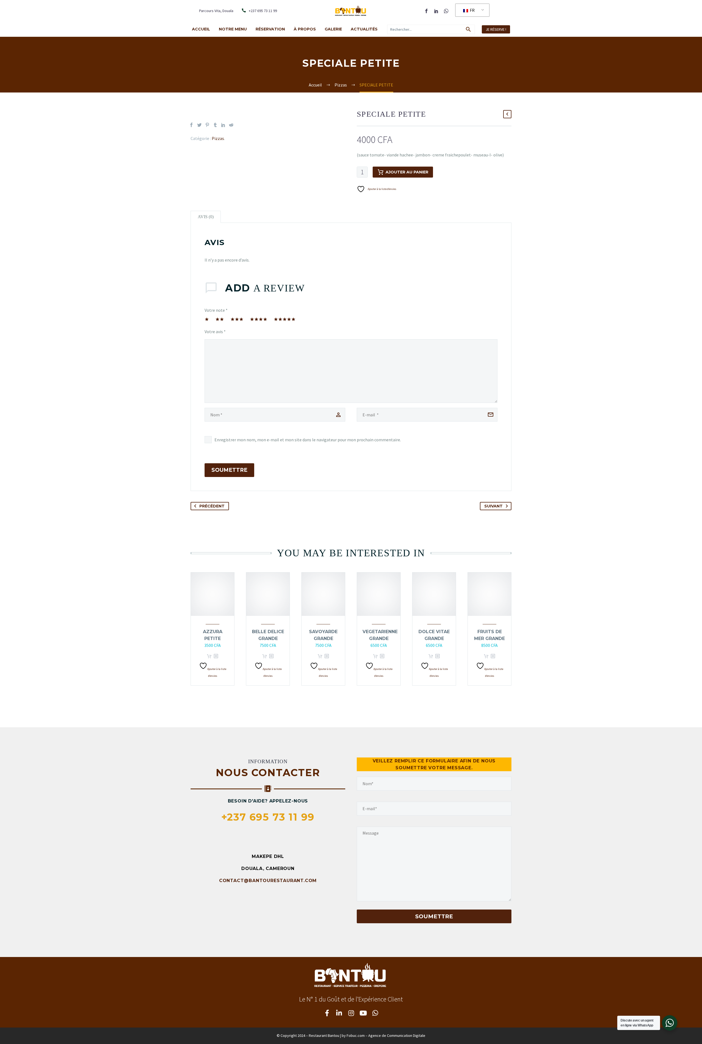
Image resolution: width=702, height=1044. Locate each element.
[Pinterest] (207, 125)
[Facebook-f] (327, 1013)
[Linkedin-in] (339, 1013)
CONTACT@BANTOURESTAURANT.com (268, 880)
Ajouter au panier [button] (209, 656)
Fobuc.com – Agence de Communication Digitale (386, 1035)
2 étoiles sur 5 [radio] (219, 319)
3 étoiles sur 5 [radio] (237, 319)
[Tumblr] (215, 125)
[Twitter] (199, 125)
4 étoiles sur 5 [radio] (258, 319)
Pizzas (218, 138)
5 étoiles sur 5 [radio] (285, 319)
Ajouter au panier (407, 172)
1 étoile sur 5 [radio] (207, 319)
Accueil (201, 29)
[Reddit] (231, 125)
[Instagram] (351, 1013)
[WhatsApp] (446, 11)
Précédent (212, 506)
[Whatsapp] (375, 1013)
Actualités (364, 29)
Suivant (493, 506)
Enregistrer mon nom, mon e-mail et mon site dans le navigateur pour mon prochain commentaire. (307, 439)
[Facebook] (426, 11)
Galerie (333, 29)
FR (472, 10)
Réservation (270, 29)
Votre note (216, 310)
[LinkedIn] (436, 11)
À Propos (305, 29)
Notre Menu (233, 29)
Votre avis (215, 331)
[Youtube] (363, 1013)
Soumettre (229, 470)
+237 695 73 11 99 (268, 817)
